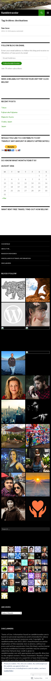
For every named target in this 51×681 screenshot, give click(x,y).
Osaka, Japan (6, 121)
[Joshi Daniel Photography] (38, 411)
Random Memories (9, 254)
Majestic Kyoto (7, 117)
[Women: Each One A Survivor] (38, 460)
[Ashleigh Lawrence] (13, 460)
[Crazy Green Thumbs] (13, 387)
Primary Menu (48, 13)
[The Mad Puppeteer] (38, 339)
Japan (3, 126)
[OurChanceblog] (13, 509)
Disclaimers (6, 263)
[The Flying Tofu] (38, 314)
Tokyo (3, 107)
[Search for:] (25, 529)
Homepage (5, 244)
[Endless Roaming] (38, 290)
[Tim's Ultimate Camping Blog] (38, 387)
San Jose (5, 28)
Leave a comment (17, 31)
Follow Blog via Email (12, 45)
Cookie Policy (8, 671)
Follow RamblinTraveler (11, 63)
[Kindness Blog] (38, 509)
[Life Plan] (13, 411)
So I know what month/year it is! (18, 160)
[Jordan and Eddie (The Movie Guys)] (13, 339)
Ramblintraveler (9, 12)
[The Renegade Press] (13, 363)
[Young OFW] (13, 484)
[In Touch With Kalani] (13, 314)
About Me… (6, 249)
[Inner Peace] (38, 363)
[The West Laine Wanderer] (13, 290)
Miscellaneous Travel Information (16, 258)
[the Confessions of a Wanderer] (38, 436)
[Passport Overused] (38, 484)
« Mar (4, 198)
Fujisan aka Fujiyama (9, 112)
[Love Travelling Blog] (13, 436)
